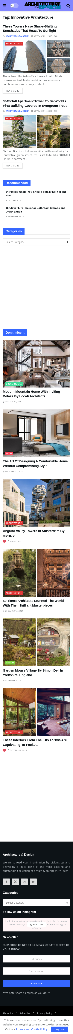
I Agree (59, 1029)
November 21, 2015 (42, 36)
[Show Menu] (4, 5)
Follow (37, 924)
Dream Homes (14, 383)
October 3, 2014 (15, 200)
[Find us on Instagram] (24, 882)
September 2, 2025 (13, 471)
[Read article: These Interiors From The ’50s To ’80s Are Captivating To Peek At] (36, 712)
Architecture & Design (17, 36)
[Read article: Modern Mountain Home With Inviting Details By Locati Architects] (36, 364)
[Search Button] (68, 5)
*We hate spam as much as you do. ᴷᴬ (26, 993)
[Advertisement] (36, 287)
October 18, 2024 (18, 750)
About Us (8, 1013)
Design (10, 662)
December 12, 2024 (13, 611)
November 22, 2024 (14, 680)
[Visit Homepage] (42, 5)
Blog (9, 453)
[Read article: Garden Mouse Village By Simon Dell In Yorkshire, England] (36, 642)
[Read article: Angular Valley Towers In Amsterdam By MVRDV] (36, 503)
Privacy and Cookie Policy (31, 1029)
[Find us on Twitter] (15, 882)
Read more (14, 90)
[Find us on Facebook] (6, 882)
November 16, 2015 (42, 111)
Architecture (14, 43)
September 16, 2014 (17, 216)
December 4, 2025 (13, 401)
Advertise (25, 1013)
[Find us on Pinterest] (33, 882)
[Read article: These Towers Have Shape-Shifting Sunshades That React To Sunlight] (36, 56)
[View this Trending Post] (4, 541)
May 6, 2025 (15, 541)
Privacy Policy (44, 1013)
